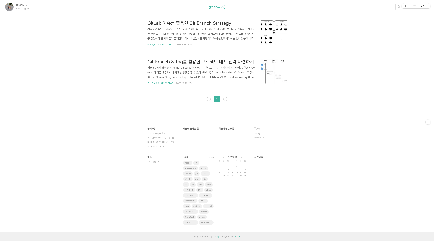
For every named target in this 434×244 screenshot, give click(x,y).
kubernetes (205, 195)
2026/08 (232, 157)
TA (196, 163)
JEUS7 (203, 168)
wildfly (188, 179)
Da (205, 179)
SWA (187, 206)
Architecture (190, 201)
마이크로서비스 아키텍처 (191, 212)
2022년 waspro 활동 (156, 133)
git (196, 174)
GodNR (20, 5)
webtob (202, 217)
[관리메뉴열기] (428, 122)
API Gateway (190, 168)
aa (186, 185)
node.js (205, 174)
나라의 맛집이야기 (154, 162)
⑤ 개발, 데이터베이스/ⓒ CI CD (160, 44)
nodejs (187, 163)
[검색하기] (399, 7)
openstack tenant (191, 222)
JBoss (208, 190)
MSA (209, 185)
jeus (200, 185)
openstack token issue (207, 222)
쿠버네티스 (189, 190)
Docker (188, 174)
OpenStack (189, 217)
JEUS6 (203, 201)
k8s (199, 190)
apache (204, 212)
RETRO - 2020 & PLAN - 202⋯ (161, 142)
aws (197, 179)
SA (193, 185)
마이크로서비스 (191, 195)
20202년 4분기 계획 (156, 146)
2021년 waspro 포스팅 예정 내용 (160, 138)
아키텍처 (196, 206)
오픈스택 (208, 206)
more (211, 157)
